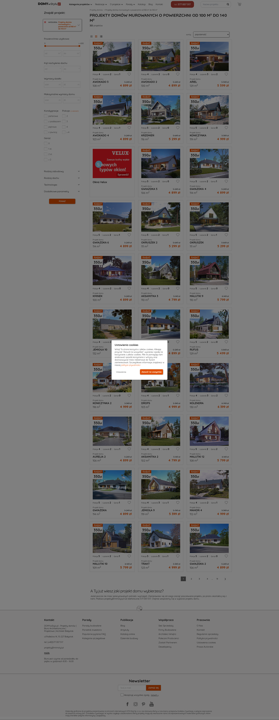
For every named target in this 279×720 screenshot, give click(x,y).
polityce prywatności (130, 365)
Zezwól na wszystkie (152, 372)
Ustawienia (121, 372)
